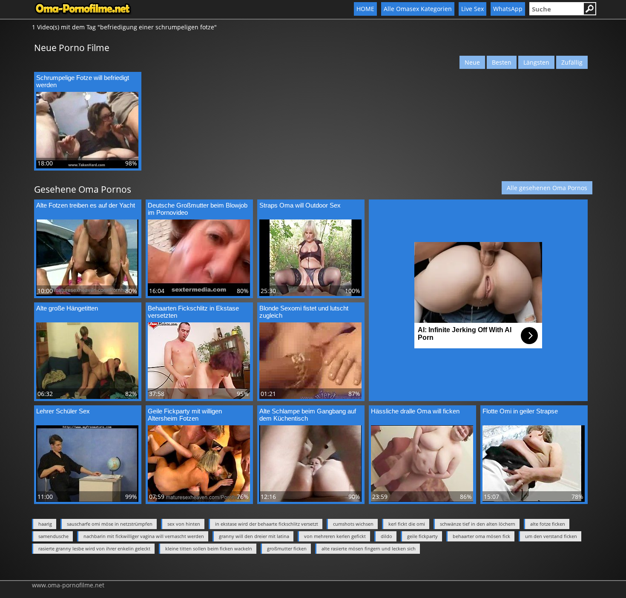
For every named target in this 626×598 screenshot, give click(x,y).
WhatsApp (508, 9)
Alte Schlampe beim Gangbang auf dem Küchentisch (307, 414)
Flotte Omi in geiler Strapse (520, 411)
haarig (45, 524)
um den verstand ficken (551, 536)
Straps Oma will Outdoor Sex (300, 205)
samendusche (53, 536)
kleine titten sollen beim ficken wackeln (208, 548)
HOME (365, 9)
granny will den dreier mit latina (254, 536)
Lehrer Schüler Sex (63, 411)
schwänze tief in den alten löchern (477, 524)
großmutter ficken (287, 548)
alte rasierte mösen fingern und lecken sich (369, 548)
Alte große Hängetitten (67, 308)
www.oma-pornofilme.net (68, 585)
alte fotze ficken (547, 524)
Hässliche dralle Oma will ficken (415, 411)
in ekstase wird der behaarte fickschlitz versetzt (266, 524)
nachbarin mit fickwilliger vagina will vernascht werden (143, 536)
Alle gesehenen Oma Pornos (547, 188)
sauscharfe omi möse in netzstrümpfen (109, 524)
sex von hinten (183, 524)
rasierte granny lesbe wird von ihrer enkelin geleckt (94, 548)
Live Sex (472, 9)
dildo (386, 536)
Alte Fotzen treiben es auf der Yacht (85, 205)
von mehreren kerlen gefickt (335, 536)
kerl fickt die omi (406, 524)
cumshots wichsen (353, 524)
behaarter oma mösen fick (481, 536)
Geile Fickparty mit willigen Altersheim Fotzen (185, 414)
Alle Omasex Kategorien (418, 9)
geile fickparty (422, 536)
